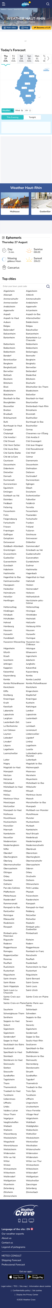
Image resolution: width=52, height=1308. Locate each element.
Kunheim (30, 702)
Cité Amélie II (32, 437)
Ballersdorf (8, 329)
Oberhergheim (10, 856)
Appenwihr (31, 306)
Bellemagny (32, 351)
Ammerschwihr (10, 298)
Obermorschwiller (12, 864)
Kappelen (8, 667)
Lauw (28, 722)
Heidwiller (8, 589)
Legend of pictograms (13, 1247)
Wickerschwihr (33, 1149)
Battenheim (9, 344)
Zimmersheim (10, 1196)
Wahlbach (31, 1122)
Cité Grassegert (33, 441)
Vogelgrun (8, 1118)
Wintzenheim (32, 1165)
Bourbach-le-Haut (34, 398)
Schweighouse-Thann (13, 1013)
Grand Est (17, 9)
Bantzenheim (32, 333)
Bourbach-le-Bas (11, 398)
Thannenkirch (9, 1087)
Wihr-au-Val (9, 1157)
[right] (48, 59)
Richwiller (31, 919)
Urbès (6, 1106)
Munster (30, 818)
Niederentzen (10, 841)
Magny (6, 763)
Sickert (6, 1025)
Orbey (29, 872)
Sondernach (31, 1032)
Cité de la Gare (10, 456)
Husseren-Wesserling (14, 641)
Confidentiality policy (21, 1290)
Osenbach (8, 880)
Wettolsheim (9, 1149)
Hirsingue (30, 610)
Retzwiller (31, 915)
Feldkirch (30, 503)
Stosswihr (8, 1071)
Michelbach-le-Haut (13, 786)
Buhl (5, 421)
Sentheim (8, 1017)
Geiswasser (31, 538)
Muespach (31, 806)
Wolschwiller (32, 1180)
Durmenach (9, 480)
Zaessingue (31, 1184)
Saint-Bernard (33, 978)
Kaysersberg (32, 671)
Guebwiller (8, 557)
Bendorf (7, 355)
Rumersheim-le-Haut (36, 966)
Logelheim (31, 745)
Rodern (29, 943)
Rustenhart (8, 970)
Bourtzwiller (32, 402)
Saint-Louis (31, 986)
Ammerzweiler (10, 302)
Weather (3, 9)
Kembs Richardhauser (13, 683)
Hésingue (30, 648)
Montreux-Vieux (11, 798)
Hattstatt (30, 581)
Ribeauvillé (8, 919)
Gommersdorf (32, 546)
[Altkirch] (25, 96)
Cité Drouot (9, 441)
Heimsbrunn (9, 592)
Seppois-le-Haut (11, 1021)
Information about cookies (40, 1286)
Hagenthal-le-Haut (35, 577)
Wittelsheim (32, 1168)
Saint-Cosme (32, 982)
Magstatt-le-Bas (34, 763)
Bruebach (8, 414)
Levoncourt (31, 730)
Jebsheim (30, 660)
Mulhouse (8, 814)
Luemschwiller (10, 753)
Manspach (8, 771)
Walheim (7, 1130)
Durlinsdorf (31, 476)
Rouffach (30, 959)
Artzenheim (31, 310)
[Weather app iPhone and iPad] (16, 1277)
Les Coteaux (9, 730)
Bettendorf (31, 371)
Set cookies (37, 1290)
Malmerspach (32, 767)
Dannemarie (32, 460)
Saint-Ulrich (32, 990)
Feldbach (7, 503)
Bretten (7, 410)
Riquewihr (8, 939)
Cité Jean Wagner (34, 445)
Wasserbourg (10, 1133)
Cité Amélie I (9, 437)
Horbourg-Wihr (33, 626)
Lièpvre (7, 745)
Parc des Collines (11, 888)
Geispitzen (8, 538)
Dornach (7, 476)
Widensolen (9, 1153)
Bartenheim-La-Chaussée (33, 339)
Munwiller (8, 825)
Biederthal (31, 375)
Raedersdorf (9, 899)
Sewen (29, 1021)
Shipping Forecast (11, 1260)
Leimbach (30, 726)
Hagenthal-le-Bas (12, 577)
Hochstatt (30, 618)
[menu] (4, 4)
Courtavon (8, 460)
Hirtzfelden (31, 614)
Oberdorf (7, 853)
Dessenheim (9, 464)
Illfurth (6, 652)
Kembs (29, 675)
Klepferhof (31, 695)
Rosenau (7, 959)
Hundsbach (8, 638)
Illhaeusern (31, 652)
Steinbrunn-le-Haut (13, 1060)
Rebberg (30, 911)
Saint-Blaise (9, 982)
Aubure (7, 322)
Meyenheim (31, 779)
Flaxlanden (31, 515)
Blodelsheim (9, 390)
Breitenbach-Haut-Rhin (37, 406)
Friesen (7, 526)
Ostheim (30, 880)
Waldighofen (32, 1126)
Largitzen (7, 718)
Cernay (29, 429)
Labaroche (8, 710)
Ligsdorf (30, 737)
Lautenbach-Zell (11, 722)
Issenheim (8, 660)
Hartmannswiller (11, 581)
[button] (29, 90)
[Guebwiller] (24, 83)
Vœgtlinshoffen (10, 1122)
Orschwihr (31, 876)
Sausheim (8, 1009)
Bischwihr (30, 383)
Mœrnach (8, 829)
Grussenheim (9, 553)
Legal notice (6, 1286)
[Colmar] (29, 76)
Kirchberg (8, 695)
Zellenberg (8, 1188)
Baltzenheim (9, 333)
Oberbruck (31, 849)
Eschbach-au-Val (11, 495)
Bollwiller (31, 394)
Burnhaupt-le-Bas (34, 421)
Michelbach (8, 783)
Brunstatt (30, 414)
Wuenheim (8, 1184)
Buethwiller (31, 417)
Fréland (29, 526)
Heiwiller (7, 596)
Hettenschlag (9, 607)
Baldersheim (32, 322)
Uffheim (30, 1099)
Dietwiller (8, 472)
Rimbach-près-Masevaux (10, 934)
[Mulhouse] (28, 90)
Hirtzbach (8, 614)
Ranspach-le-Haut (35, 907)
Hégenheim (9, 648)
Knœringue (31, 698)
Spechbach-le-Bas (35, 1048)
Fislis (6, 515)
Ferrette (30, 507)
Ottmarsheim (32, 884)
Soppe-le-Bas (32, 1036)
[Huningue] (35, 97)
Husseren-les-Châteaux (33, 643)
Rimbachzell (32, 933)
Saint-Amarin (9, 978)
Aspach (7, 314)
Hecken (29, 585)
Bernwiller (31, 367)
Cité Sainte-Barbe (12, 452)
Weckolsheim (10, 1137)
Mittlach (7, 790)
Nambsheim (32, 829)
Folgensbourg (10, 518)
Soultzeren (31, 1044)
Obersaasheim (33, 864)
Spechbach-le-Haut (12, 1052)
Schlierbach (31, 1009)
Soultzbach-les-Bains (13, 1044)
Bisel (5, 386)
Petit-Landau (32, 888)
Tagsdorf (30, 1079)
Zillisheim (8, 1192)
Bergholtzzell (9, 367)
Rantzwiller (9, 911)
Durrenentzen (32, 480)
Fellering (7, 507)
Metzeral (7, 779)
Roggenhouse (10, 947)
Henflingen (8, 600)
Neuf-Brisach (32, 833)
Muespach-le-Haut (12, 810)
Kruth (6, 702)
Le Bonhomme (10, 726)
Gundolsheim (32, 561)
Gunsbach (8, 565)
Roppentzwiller (10, 955)
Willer (6, 1161)
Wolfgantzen (32, 1176)
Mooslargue (9, 802)
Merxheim (31, 775)
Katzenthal (31, 667)
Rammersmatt (10, 903)
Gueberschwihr (33, 553)
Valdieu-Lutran (10, 1110)
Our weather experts (13, 1233)
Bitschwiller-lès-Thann (37, 386)
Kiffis (5, 691)
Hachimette (31, 569)
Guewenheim (9, 561)
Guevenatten (32, 557)
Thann (6, 1083)
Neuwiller (8, 837)
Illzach (6, 656)
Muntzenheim (10, 821)
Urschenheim (32, 1106)
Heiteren (30, 592)
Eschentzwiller (33, 495)
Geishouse (31, 534)
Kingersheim (32, 691)
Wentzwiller (32, 1141)
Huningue (30, 638)
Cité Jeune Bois (10, 449)
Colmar (29, 456)
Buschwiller (31, 425)
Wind (17, 110)
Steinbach (8, 1056)
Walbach (7, 1126)
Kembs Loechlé (33, 679)
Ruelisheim (8, 966)
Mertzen (7, 775)
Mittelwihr (31, 786)
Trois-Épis (31, 1091)
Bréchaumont (9, 417)
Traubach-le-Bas (34, 1087)
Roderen (7, 943)
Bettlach (7, 375)
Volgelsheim (32, 1118)
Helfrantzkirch (32, 596)
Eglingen (30, 484)
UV (26, 110)
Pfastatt (30, 891)
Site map (23, 1286)
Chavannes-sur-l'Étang (37, 433)
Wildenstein (32, 1157)
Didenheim (8, 468)
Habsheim (8, 569)
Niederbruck (32, 837)
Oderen (29, 868)
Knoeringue (9, 698)
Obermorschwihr (34, 860)
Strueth (29, 1071)
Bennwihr (30, 355)
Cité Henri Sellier (11, 445)
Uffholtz (7, 1102)
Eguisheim (8, 487)
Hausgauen (8, 585)
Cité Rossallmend (34, 449)
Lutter (6, 759)
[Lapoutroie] (23, 73)
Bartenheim (9, 337)
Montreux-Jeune (34, 794)
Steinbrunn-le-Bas (35, 1056)
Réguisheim (9, 974)
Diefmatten (31, 468)
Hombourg (8, 626)
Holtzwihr (30, 622)
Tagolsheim (9, 1079)
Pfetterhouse (9, 895)
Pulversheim (32, 895)
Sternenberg (32, 1064)
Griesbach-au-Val (34, 550)
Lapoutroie (8, 714)
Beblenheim (32, 344)
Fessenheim (9, 511)
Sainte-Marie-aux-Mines (35, 1004)
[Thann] (21, 88)
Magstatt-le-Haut (12, 767)
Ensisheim (31, 491)
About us (6, 1238)
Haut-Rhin (25, 9)
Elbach (29, 487)
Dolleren (30, 472)
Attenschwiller (33, 318)
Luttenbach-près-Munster (34, 754)
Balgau (6, 326)
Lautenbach (31, 718)
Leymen (7, 733)
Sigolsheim (8, 1028)
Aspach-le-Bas (33, 314)
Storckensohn (32, 1067)
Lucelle (29, 749)
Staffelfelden (32, 1052)
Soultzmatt (8, 1048)
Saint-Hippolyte (11, 986)
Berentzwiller (10, 359)
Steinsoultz (31, 1060)
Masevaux (31, 771)
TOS (15, 1286)
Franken (30, 522)
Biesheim (8, 379)
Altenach (7, 294)
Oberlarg (7, 860)
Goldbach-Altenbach (13, 546)
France (10, 9)
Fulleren (30, 530)
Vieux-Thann (9, 1114)
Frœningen (8, 530)
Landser (30, 710)
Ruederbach (31, 963)
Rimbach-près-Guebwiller (33, 928)
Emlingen (8, 491)
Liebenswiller (32, 733)
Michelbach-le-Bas (35, 783)
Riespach (7, 926)
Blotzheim (8, 394)
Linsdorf (7, 741)
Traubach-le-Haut (12, 1091)
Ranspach (30, 903)
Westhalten (31, 1145)
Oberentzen (31, 853)
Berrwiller (8, 371)
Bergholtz (30, 363)
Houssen (7, 630)
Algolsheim (9, 291)
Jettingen (7, 663)
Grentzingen (9, 550)
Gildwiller (31, 542)
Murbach (30, 825)
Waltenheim (32, 1130)
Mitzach (29, 790)
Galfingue (8, 534)
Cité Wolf (30, 452)
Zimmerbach (32, 1192)
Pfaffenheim (9, 891)
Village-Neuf (32, 1114)
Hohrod (7, 622)
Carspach (7, 429)
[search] (48, 4)
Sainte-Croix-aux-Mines (12, 998)
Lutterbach (31, 759)
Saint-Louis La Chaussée (10, 991)
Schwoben (31, 1013)
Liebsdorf (8, 737)
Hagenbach (31, 573)
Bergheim (30, 359)
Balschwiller (32, 329)
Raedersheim (32, 899)
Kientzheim (8, 687)
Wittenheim (9, 1172)
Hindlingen (8, 610)
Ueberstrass (9, 1099)
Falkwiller (31, 499)
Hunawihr (8, 634)
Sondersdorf (9, 1036)
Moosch (29, 798)
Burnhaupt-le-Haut (12, 425)
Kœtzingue (31, 706)
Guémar (30, 565)
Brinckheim (31, 410)
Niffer (6, 849)
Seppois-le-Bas (33, 1017)
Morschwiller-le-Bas (36, 802)
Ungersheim (32, 1102)
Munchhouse (32, 814)
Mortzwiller (9, 806)
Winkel (7, 1165)
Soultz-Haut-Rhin (34, 1040)
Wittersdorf (31, 1172)
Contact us (7, 1242)
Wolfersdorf (9, 1176)
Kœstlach (8, 706)
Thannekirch (32, 1083)
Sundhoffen (9, 1075)
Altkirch (30, 294)
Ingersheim (31, 656)
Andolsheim (32, 302)
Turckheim (8, 1095)
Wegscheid (8, 1141)
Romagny (8, 951)
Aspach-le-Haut (11, 318)
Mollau (6, 794)
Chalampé (8, 433)
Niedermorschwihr (35, 845)
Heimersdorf (32, 589)
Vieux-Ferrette (33, 1110)
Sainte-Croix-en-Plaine (37, 996)
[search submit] (48, 286)
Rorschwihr (31, 955)
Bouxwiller (8, 406)
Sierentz (30, 1025)
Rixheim (30, 939)
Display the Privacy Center (27, 1295)
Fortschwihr (31, 518)
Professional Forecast (13, 1264)
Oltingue (7, 872)
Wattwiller (31, 1133)
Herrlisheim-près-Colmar (35, 602)
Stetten (7, 1067)
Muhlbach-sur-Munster (37, 810)
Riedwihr (30, 923)
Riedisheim (8, 923)
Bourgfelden (9, 402)
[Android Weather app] (35, 1277)
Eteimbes (8, 499)
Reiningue (8, 915)
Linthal (29, 741)
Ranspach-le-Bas (11, 907)
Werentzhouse (10, 1145)
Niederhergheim (34, 841)
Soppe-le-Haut (10, 1040)
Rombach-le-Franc (35, 951)
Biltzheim (30, 379)
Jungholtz (30, 663)
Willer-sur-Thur (34, 1161)
